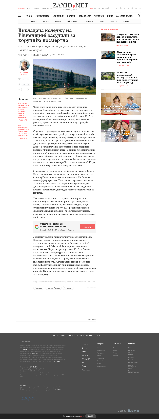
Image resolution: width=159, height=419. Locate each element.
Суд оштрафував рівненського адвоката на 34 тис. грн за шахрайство (23, 131)
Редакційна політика (131, 351)
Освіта (46, 21)
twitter (117, 8)
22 (23, 79)
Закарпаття (85, 15)
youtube (128, 8)
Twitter (115, 353)
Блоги (36, 8)
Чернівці (99, 15)
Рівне (110, 15)
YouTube (115, 356)
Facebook (116, 350)
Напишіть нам (132, 360)
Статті (29, 8)
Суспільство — (24, 55)
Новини (21, 8)
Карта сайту (86, 370)
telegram (124, 8)
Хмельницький (124, 15)
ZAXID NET (70, 5)
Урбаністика (72, 21)
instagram (120, 8)
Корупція (38, 288)
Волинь (71, 15)
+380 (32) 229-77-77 (33, 371)
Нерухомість (88, 21)
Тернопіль (58, 15)
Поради (58, 21)
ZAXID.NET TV (47, 8)
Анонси (85, 355)
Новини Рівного (53, 288)
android (132, 8)
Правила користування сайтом (132, 366)
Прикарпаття (42, 15)
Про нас (130, 348)
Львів (29, 15)
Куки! (82, 416)
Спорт (101, 21)
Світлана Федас (24, 73)
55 (23, 89)
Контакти (131, 357)
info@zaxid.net (44, 373)
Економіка (33, 21)
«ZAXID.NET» (34, 367)
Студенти (68, 288)
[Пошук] (138, 15)
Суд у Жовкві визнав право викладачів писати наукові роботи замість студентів (23, 110)
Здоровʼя (126, 21)
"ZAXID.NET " (24, 349)
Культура (113, 21)
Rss (114, 348)
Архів (84, 366)
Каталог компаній (101, 8)
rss (140, 8)
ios (136, 8)
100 (24, 84)
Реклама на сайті (133, 362)
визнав (75, 261)
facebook (113, 8)
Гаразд (92, 48)
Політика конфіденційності (133, 371)
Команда (130, 355)
